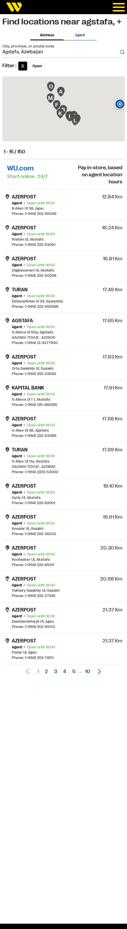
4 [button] (64, 671)
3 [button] (55, 671)
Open (37, 66)
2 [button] (46, 671)
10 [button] (87, 671)
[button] (98, 671)
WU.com (20, 168)
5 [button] (73, 671)
